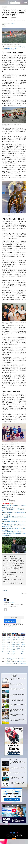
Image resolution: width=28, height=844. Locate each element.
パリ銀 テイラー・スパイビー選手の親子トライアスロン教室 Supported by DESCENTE (17, 710)
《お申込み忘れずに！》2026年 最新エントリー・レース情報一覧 (18, 720)
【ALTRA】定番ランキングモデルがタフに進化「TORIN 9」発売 (17, 778)
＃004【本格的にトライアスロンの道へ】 (14, 516)
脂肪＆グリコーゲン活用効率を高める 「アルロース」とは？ (17, 684)
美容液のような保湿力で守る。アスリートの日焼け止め (17, 715)
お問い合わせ (19, 835)
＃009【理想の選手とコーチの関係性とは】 (14, 531)
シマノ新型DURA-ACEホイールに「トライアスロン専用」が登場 (17, 772)
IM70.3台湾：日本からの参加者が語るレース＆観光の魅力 (18, 689)
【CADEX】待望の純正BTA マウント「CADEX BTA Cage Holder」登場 (17, 783)
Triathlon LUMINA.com (10, 835)
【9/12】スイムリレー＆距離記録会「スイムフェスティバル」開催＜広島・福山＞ (18, 768)
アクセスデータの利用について (14, 836)
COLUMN (5, 590)
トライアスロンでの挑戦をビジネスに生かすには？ (17, 679)
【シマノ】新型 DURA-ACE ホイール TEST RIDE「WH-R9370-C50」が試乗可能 (18, 762)
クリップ (13, 17)
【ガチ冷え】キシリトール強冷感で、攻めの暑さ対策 (17, 705)
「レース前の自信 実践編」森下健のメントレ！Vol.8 (17, 695)
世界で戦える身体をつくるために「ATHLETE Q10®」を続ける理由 (16, 700)
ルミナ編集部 (12, 23)
